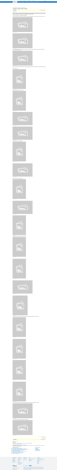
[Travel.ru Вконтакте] (31, 465)
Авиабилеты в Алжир (37, 449)
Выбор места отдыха (20, 458)
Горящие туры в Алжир (37, 450)
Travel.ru (13, 7)
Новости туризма (38, 459)
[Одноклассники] (14, 439)
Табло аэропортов (39, 461)
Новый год (19, 459)
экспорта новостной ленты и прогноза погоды (27, 469)
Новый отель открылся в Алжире (16, 453)
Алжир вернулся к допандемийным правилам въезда (18, 450)
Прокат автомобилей (14, 461)
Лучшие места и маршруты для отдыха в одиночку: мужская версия (19, 451)
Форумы (45, 0)
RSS (44, 439)
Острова (19, 460)
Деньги (38, 462)
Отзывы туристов (21, 7)
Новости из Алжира (15, 447)
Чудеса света (19, 464)
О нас (24, 465)
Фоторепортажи (25, 459)
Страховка (13, 462)
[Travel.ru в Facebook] (30, 465)
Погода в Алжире (37, 448)
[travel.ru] (15, 2)
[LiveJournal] (15, 439)
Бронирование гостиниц (14, 458)
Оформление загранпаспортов (40, 458)
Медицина (38, 463)
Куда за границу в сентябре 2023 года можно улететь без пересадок (19, 448)
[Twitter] (16, 439)
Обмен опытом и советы (17, 7)
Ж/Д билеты (14, 460)
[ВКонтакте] (13, 439)
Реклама (26, 465)
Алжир (24, 7)
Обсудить (42, 439)
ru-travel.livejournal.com (43, 436)
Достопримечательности (20, 462)
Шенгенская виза (30, 460)
